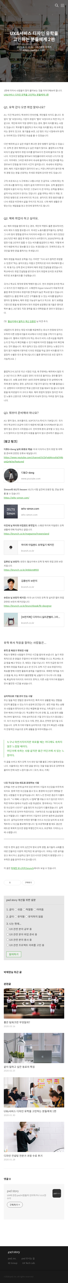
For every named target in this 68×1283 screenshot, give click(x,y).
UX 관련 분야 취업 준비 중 (23, 934)
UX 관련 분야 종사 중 (20, 940)
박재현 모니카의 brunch (22, 868)
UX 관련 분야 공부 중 (20, 929)
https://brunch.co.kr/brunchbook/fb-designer (28, 605)
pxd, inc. (12, 1258)
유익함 (30, 916)
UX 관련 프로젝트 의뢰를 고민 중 (26, 945)
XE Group (12, 1263)
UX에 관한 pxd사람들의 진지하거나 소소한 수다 (26, 1196)
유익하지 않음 (35, 916)
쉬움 (30, 909)
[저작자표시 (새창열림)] (36, 882)
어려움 (40, 909)
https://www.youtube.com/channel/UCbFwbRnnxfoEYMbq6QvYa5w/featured (33, 459)
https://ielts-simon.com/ (16, 497)
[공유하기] (13, 882)
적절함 (34, 909)
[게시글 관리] (17, 882)
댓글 (7, 1179)
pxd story (13, 1191)
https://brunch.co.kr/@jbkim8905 (21, 569)
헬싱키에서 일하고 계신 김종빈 (22, 321)
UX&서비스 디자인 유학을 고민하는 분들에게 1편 (26, 94)
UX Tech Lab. (28, 1263)
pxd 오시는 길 (28, 1258)
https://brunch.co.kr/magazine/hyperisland (26, 533)
